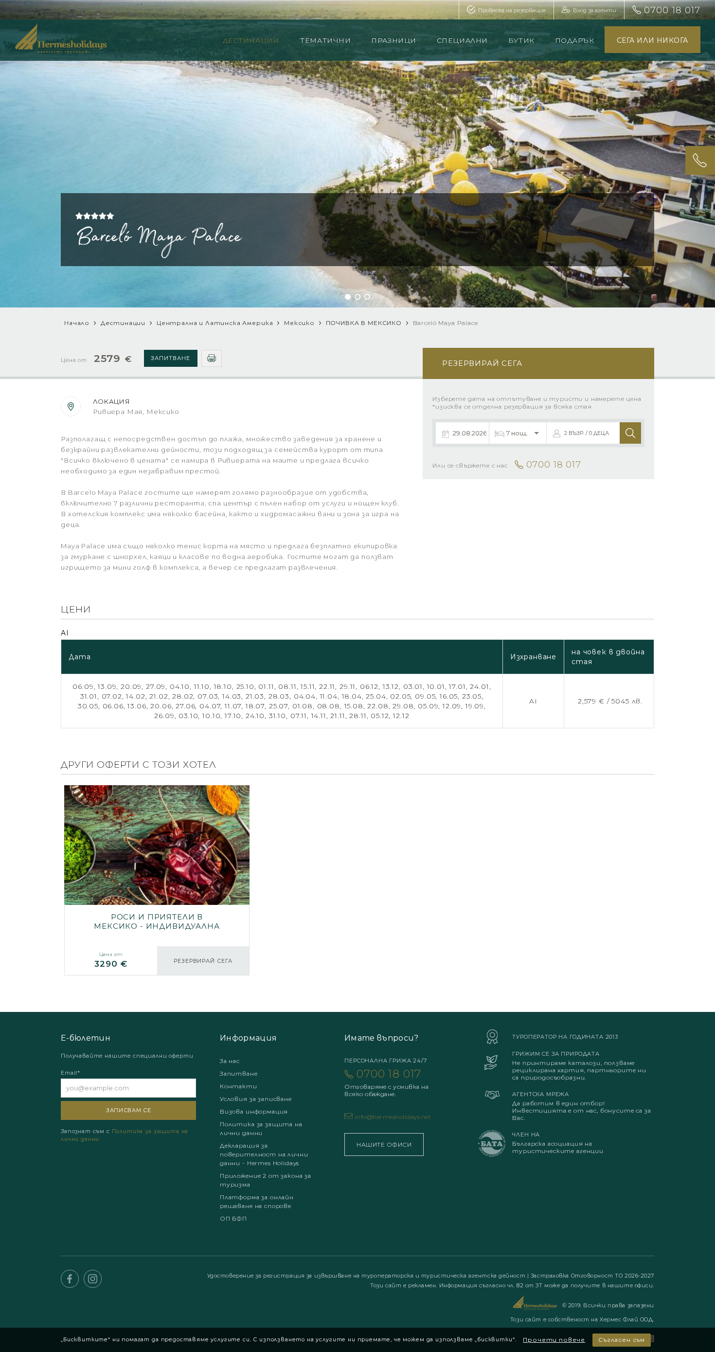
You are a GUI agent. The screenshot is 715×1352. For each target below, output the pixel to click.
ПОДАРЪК (574, 40)
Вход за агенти (594, 10)
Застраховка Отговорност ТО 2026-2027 (592, 1275)
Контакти (238, 1086)
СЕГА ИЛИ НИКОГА (652, 40)
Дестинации (251, 40)
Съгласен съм (621, 1339)
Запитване (170, 358)
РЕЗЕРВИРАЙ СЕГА (203, 960)
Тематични (325, 40)
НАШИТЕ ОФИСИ (384, 1144)
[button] (348, 297)
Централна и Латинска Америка (215, 322)
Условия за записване (256, 1098)
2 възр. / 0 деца (586, 433)
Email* (70, 1072)
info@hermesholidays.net (393, 1116)
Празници (393, 40)
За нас (230, 1060)
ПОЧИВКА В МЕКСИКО (364, 322)
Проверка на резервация (512, 10)
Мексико (299, 322)
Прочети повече (554, 1339)
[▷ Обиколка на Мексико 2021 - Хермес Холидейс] (157, 880)
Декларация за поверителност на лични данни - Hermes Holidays (264, 1154)
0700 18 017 (672, 10)
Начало (76, 322)
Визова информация (254, 1111)
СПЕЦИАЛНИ (462, 40)
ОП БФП (233, 1218)
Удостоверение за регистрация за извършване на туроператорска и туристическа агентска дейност (367, 1275)
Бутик (521, 40)
